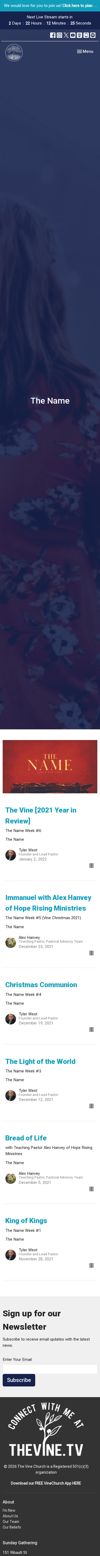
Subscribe (19, 1380)
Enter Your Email (17, 1359)
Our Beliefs (12, 1527)
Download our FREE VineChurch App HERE (46, 1483)
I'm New (9, 1510)
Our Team (11, 1521)
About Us (10, 1516)
